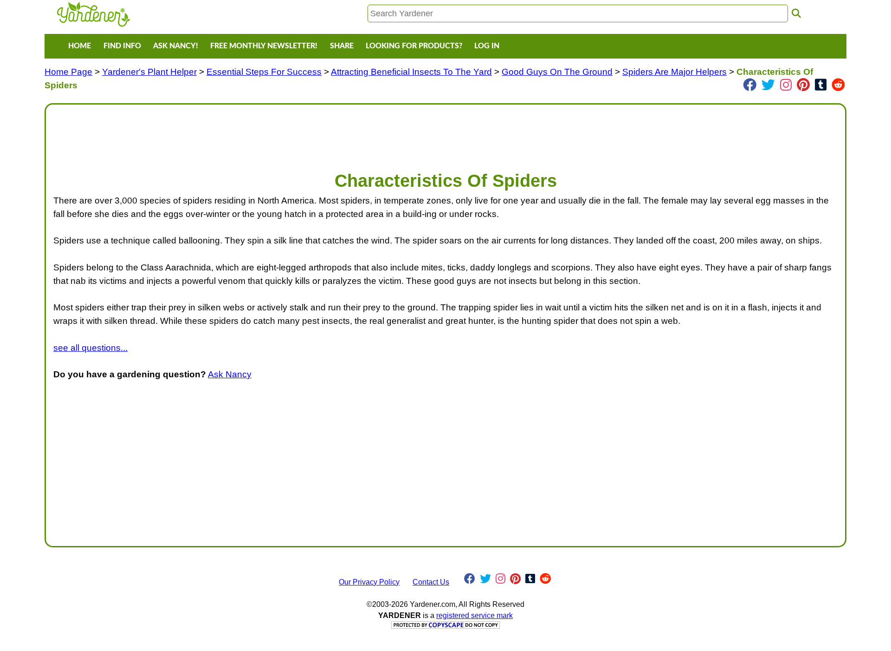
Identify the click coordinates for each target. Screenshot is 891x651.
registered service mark (474, 615)
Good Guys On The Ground (557, 72)
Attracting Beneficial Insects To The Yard (411, 72)
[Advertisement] (331, 133)
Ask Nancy (230, 374)
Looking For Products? (414, 46)
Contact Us (431, 582)
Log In (486, 46)
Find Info (122, 46)
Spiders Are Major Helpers (674, 72)
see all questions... (90, 348)
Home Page (68, 72)
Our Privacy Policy (369, 582)
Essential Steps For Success (264, 72)
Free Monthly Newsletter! (263, 46)
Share (342, 46)
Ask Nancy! (175, 46)
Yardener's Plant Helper (149, 72)
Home (79, 46)
